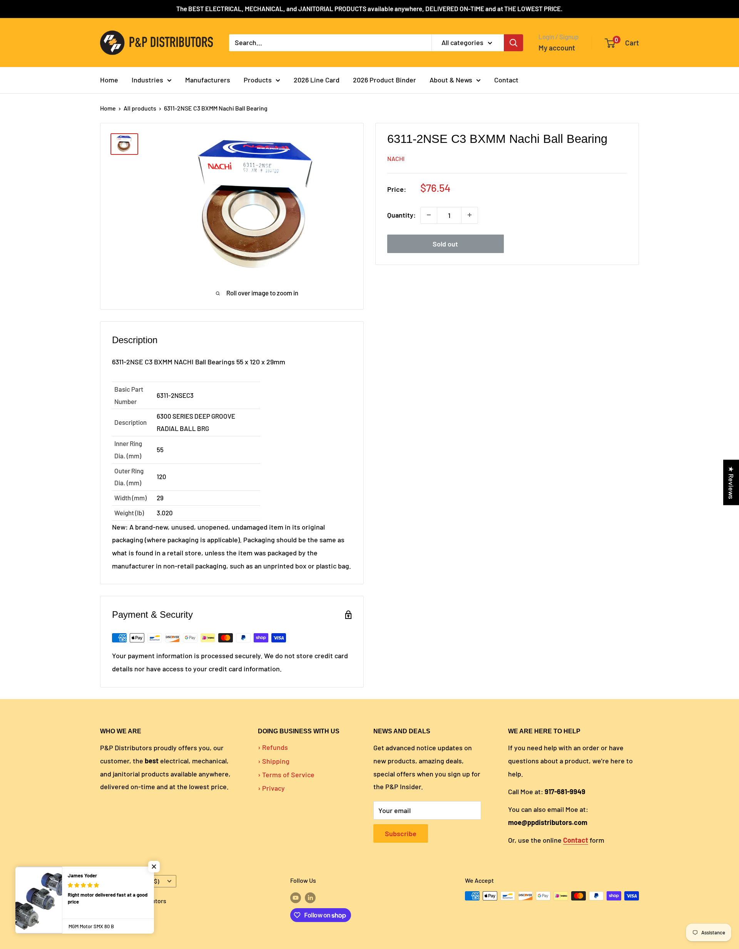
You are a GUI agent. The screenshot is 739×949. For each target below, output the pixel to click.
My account (556, 47)
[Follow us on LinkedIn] (310, 897)
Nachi (396, 158)
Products (258, 79)
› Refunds (273, 747)
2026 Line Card (316, 79)
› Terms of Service (286, 774)
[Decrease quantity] (429, 215)
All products (140, 108)
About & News (451, 79)
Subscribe (400, 833)
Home (109, 79)
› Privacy (271, 788)
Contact (506, 79)
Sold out (445, 243)
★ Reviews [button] (731, 482)
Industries (147, 79)
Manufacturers (207, 79)
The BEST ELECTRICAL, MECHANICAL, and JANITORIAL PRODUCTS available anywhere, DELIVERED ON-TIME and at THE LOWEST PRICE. (369, 8)
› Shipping (273, 761)
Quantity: (401, 215)
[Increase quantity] (469, 215)
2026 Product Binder (384, 79)
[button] (154, 866)
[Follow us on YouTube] (295, 897)
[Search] (513, 42)
